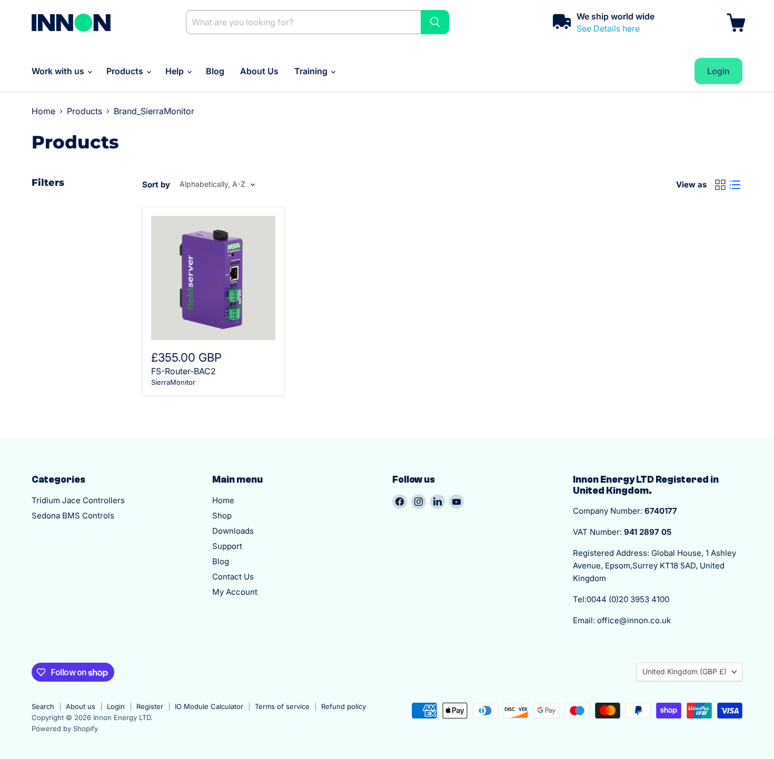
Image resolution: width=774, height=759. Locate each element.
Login (116, 706)
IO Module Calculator (209, 706)
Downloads (233, 531)
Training (312, 71)
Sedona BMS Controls (73, 516)
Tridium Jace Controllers (78, 500)
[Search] (435, 22)
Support (227, 546)
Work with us (59, 71)
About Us (259, 71)
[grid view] (720, 184)
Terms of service (282, 706)
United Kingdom (684, 671)
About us (80, 706)
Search (43, 706)
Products (125, 71)
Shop (222, 516)
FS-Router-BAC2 (183, 371)
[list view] (735, 184)
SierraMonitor (173, 382)
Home (43, 111)
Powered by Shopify (65, 728)
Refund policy (343, 706)
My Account (234, 592)
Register (149, 706)
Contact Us (233, 577)
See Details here (608, 28)
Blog (215, 71)
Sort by (156, 184)
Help (175, 71)
